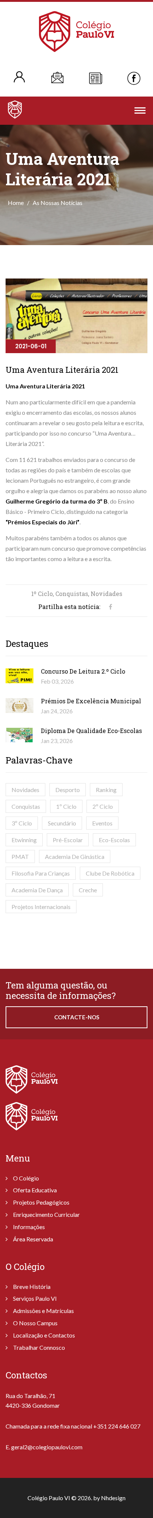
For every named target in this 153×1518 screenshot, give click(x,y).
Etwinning (24, 839)
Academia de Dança (37, 889)
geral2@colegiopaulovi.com (46, 1446)
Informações (29, 1226)
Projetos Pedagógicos (41, 1202)
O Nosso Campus (35, 1322)
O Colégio (26, 1178)
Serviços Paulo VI (35, 1298)
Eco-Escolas (114, 839)
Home (16, 202)
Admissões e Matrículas (43, 1310)
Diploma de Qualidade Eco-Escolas (91, 730)
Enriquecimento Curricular (46, 1214)
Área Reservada (33, 1238)
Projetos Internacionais (41, 906)
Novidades (25, 789)
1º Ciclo (66, 806)
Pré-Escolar (68, 839)
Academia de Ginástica (74, 856)
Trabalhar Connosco (39, 1347)
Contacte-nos (76, 1017)
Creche (88, 889)
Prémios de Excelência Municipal (91, 701)
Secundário (62, 823)
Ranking (106, 789)
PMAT (20, 856)
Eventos (102, 823)
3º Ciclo (22, 823)
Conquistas (26, 806)
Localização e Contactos (44, 1335)
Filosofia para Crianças (41, 873)
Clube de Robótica (110, 873)
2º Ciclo (102, 806)
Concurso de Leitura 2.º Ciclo (83, 671)
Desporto (67, 789)
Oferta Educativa (35, 1189)
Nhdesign (113, 1497)
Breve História (32, 1286)
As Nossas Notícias (57, 202)
